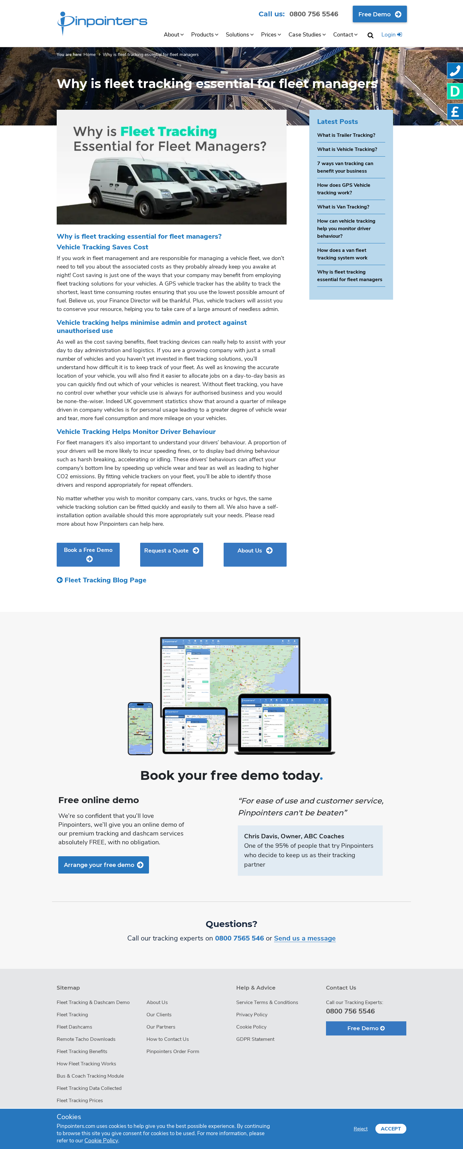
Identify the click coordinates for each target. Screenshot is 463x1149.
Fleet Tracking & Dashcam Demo (93, 1002)
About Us (250, 550)
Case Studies (305, 34)
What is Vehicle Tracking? (347, 149)
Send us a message (305, 938)
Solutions (237, 34)
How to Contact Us (167, 1039)
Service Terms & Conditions (267, 1002)
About (171, 34)
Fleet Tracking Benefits (82, 1051)
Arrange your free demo (99, 865)
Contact (343, 34)
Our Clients (159, 1014)
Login (389, 34)
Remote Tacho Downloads (86, 1039)
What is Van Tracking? (343, 206)
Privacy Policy (251, 1014)
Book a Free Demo (88, 550)
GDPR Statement (255, 1039)
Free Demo (375, 14)
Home (89, 55)
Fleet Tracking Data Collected (89, 1088)
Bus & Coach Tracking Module (90, 1076)
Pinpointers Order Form (172, 1051)
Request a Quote (167, 550)
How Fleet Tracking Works (86, 1063)
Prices (269, 34)
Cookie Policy (251, 1027)
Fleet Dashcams (74, 1027)
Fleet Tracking (72, 1014)
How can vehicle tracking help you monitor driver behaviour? (346, 229)
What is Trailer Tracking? (346, 135)
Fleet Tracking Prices (80, 1100)
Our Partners (160, 1027)
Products (202, 34)
